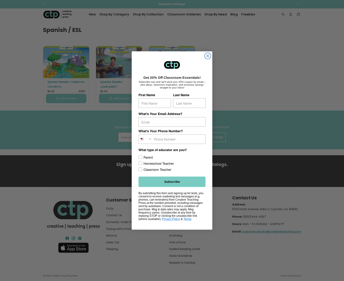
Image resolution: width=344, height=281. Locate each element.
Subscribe (172, 182)
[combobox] (145, 139)
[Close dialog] (208, 56)
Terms (187, 219)
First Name (146, 95)
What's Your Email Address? (160, 114)
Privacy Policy (171, 219)
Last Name (181, 95)
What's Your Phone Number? (160, 131)
